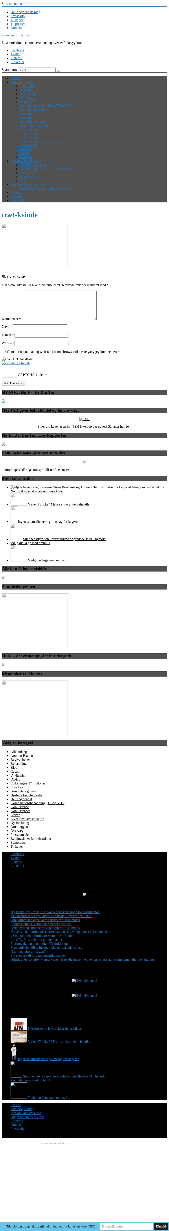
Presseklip (18, 16)
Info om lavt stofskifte (26, 161)
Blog (14, 767)
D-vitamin (26, 90)
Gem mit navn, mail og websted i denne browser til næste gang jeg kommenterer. (63, 352)
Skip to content (12, 3)
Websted (8, 343)
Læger (23, 153)
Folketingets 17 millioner (28, 783)
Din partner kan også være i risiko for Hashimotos (45, 920)
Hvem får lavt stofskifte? (36, 165)
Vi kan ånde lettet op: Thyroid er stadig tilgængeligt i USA (51, 916)
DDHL (16, 779)
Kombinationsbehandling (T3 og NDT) (46, 105)
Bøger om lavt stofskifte (27, 184)
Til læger (17, 20)
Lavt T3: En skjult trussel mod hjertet (36, 940)
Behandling (19, 763)
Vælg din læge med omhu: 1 (30, 543)
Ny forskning (28, 129)
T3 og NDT (27, 102)
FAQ (22, 180)
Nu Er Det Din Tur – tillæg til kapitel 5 (46, 188)
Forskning (26, 113)
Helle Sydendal (21, 799)
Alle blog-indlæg (22, 82)
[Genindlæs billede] (16, 363)
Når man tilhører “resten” (28, 951)
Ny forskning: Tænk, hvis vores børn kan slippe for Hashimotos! (55, 912)
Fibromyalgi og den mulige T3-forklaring (39, 943)
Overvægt (26, 98)
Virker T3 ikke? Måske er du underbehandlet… (61, 504)
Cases (15, 771)
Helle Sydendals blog (25, 12)
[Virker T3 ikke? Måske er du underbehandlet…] (19, 504)
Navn (7, 326)
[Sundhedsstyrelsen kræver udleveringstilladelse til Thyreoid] (16, 539)
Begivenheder (29, 137)
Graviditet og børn (32, 109)
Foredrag (25, 149)
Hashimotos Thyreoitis (35, 125)
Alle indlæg (19, 752)
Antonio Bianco (22, 756)
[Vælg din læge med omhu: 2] (19, 560)
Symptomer (27, 86)
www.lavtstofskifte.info (18, 35)
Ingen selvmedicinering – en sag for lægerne (48, 521)
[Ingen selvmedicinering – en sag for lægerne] (14, 521)
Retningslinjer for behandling (39, 141)
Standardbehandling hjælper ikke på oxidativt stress (46, 947)
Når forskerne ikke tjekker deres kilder (37, 491)
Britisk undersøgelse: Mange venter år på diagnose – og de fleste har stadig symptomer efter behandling (82, 959)
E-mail (8, 335)
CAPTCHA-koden (31, 375)
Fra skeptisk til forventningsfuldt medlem (39, 955)
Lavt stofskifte (29, 173)
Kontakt (16, 28)
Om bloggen (19, 827)
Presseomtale (28, 145)
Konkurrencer (20, 811)
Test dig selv (28, 177)
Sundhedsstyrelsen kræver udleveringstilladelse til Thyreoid (64, 539)
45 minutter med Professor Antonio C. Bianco (42, 936)
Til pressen (18, 24)
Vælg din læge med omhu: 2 (48, 560)
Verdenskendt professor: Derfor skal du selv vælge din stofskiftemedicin (60, 932)
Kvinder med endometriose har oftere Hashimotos (45, 928)
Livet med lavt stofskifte (36, 133)
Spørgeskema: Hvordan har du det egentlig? (41, 924)
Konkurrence (20, 807)
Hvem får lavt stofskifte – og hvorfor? (45, 169)
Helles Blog (27, 94)
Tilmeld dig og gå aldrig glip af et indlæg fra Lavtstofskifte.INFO (50, 1226)
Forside (16, 78)
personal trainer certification (53, 1143)
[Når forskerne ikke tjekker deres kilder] (88, 487)
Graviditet (26, 117)
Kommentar (11, 319)
